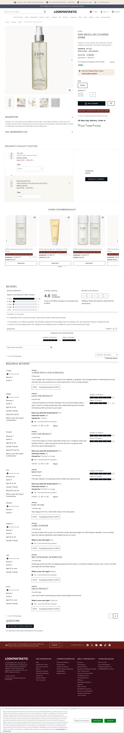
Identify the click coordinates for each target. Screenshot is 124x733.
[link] (104, 12)
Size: (79, 81)
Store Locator (102, 662)
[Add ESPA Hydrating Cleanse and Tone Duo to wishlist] (103, 217)
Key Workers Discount (84, 689)
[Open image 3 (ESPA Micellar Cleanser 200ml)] (32, 103)
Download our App (42, 664)
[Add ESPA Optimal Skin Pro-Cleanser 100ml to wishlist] (68, 217)
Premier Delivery (41, 678)
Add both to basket (96, 179)
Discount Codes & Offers (85, 673)
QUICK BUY (21, 263)
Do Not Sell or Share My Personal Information (15, 678)
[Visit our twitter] (92, 645)
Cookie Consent (10, 676)
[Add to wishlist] (111, 103)
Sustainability (61, 671)
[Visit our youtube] (101, 645)
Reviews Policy (61, 673)
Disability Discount (83, 675)
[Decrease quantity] (81, 94)
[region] (62, 721)
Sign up (54, 645)
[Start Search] (45, 12)
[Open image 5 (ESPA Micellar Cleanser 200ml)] (55, 103)
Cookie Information (63, 667)
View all (112, 62)
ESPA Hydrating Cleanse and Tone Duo (87, 249)
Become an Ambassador (85, 691)
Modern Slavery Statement (65, 669)
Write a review (82, 51)
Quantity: (82, 90)
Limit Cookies (97, 720)
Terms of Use (7, 731)
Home (7, 22)
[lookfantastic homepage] (65, 12)
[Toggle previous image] (6, 60)
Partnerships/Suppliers (84, 682)
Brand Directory (82, 667)
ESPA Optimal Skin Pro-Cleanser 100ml (53, 249)
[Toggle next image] (71, 60)
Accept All (110, 720)
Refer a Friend (81, 686)
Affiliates (80, 680)
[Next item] (117, 241)
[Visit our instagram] (96, 645)
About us (80, 662)
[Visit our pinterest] (109, 645)
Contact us (39, 675)
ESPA (19, 22)
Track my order (40, 680)
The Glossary (81, 664)
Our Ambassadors (83, 678)
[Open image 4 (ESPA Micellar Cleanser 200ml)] (44, 103)
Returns (38, 669)
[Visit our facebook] (87, 645)
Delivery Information (42, 671)
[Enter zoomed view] (70, 90)
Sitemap (80, 684)
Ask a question (93, 51)
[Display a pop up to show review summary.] (20, 257)
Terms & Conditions (63, 662)
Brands (14, 22)
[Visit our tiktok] (105, 645)
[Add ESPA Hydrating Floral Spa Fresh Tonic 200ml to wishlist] (34, 217)
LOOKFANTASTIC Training (106, 669)
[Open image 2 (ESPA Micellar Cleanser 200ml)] (21, 103)
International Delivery (42, 673)
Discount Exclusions (42, 667)
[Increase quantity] (93, 94)
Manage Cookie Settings (82, 720)
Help (37, 662)
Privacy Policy (61, 664)
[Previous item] (6, 241)
